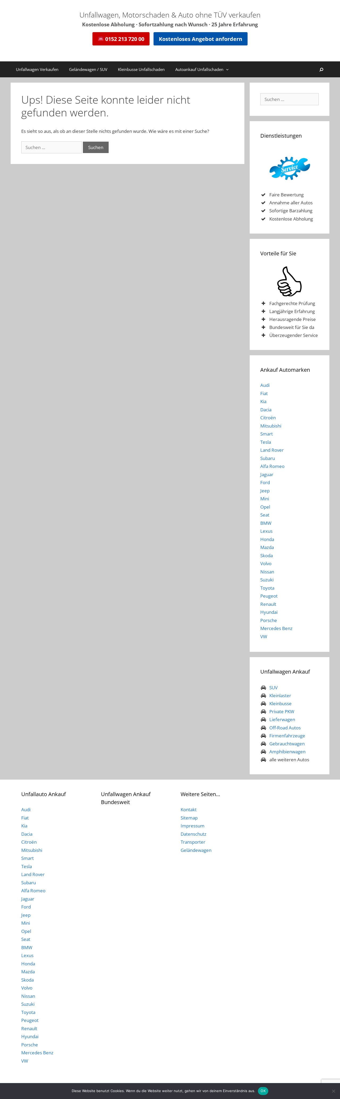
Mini (264, 499)
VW (263, 636)
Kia (263, 401)
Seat (264, 515)
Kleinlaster (280, 695)
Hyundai (269, 612)
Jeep (265, 491)
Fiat (264, 393)
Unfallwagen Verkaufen (37, 69)
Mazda (267, 547)
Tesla (265, 442)
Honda (267, 539)
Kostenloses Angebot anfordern (200, 39)
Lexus (266, 531)
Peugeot (269, 596)
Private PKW (281, 711)
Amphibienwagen (287, 752)
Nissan (267, 572)
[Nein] (333, 1091)
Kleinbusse (280, 703)
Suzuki (267, 580)
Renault (268, 604)
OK (263, 1091)
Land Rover (272, 450)
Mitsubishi (270, 426)
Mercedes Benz (276, 628)
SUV (273, 687)
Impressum (193, 826)
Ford (265, 482)
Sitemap (189, 818)
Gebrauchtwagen (287, 744)
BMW (265, 523)
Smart (266, 434)
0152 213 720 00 (124, 39)
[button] (228, 69)
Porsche (268, 620)
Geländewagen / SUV (88, 69)
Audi (265, 385)
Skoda (266, 555)
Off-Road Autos (285, 728)
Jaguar (266, 474)
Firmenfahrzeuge (287, 736)
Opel (265, 507)
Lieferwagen (282, 719)
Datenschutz (193, 834)
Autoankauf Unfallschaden (199, 69)
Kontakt (189, 809)
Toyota (267, 588)
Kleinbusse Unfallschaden (141, 69)
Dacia (265, 410)
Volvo (265, 563)
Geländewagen (196, 850)
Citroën (268, 418)
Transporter (193, 842)
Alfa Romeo (272, 466)
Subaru (267, 458)
